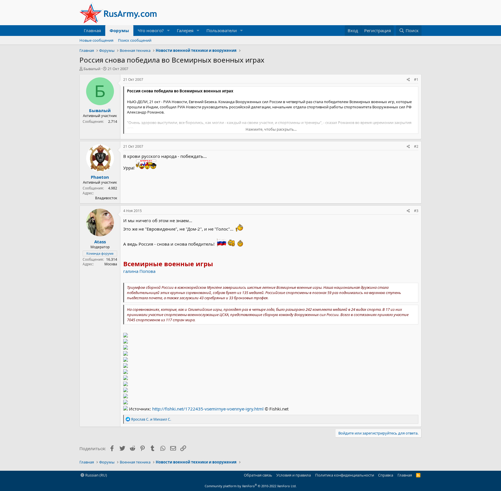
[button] (168, 30)
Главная (92, 30)
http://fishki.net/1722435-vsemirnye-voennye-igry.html (208, 409)
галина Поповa (139, 271)
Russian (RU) (95, 475)
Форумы (119, 30)
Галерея (185, 30)
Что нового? (151, 30)
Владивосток (106, 198)
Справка (385, 475)
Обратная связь (258, 475)
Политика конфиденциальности (344, 475)
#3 (416, 210)
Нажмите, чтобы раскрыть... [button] (271, 129)
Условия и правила (293, 475)
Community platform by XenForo (251, 486)
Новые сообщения (96, 40)
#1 (416, 79)
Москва (110, 264)
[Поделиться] (408, 79)
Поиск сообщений (134, 40)
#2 (416, 146)
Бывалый (92, 68)
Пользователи (221, 30)
